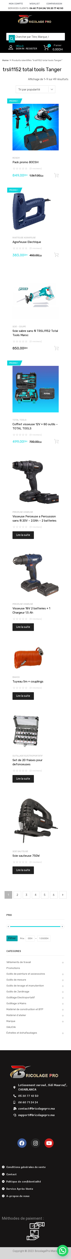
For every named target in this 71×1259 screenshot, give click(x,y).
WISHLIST (35, 3)
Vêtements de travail (18, 962)
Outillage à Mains (16, 1003)
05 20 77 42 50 (55, 8)
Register (31, 48)
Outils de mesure (16, 979)
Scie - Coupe (19, 326)
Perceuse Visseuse (22, 512)
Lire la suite (23, 535)
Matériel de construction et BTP (24, 1009)
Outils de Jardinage (17, 991)
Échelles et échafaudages (21, 1032)
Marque (10, 1021)
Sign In (20, 48)
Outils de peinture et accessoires (25, 973)
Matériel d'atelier (16, 1015)
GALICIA (11, 1027)
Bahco (16, 677)
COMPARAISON (54, 3)
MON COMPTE (16, 3)
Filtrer (12, 938)
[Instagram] (35, 1143)
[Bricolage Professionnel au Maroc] (36, 22)
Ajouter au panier (56, 175)
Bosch (16, 158)
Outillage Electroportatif (27, 756)
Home (5, 60)
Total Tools (19, 420)
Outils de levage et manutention (25, 985)
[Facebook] (22, 1143)
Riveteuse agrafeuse (24, 237)
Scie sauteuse (20, 851)
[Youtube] (49, 1143)
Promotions (13, 968)
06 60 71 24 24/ (38, 8)
